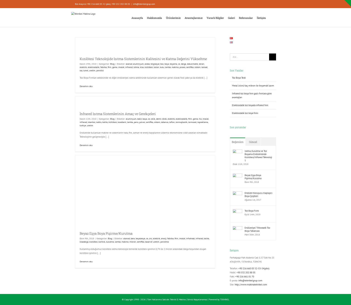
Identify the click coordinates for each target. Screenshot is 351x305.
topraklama (202, 122)
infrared (129, 67)
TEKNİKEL (224, 299)
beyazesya (140, 238)
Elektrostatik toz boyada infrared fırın (250, 105)
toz (81, 70)
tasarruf (148, 241)
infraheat (190, 238)
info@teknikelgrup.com (144, 4)
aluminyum (138, 63)
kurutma (110, 241)
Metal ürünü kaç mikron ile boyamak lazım (253, 85)
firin (109, 67)
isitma (136, 67)
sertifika (190, 67)
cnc (150, 238)
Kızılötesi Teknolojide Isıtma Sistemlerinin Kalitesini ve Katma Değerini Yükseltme (143, 59)
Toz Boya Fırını (252, 210)
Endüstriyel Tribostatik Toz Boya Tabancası (257, 229)
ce (179, 63)
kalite (105, 122)
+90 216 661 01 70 (244, 276)
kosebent (122, 122)
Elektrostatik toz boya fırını (245, 113)
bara (133, 238)
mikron (132, 241)
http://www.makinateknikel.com (251, 284)
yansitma (164, 241)
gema (114, 67)
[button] (271, 17)
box (162, 63)
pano (136, 122)
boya (167, 63)
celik (153, 118)
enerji (163, 238)
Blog (112, 63)
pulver (142, 122)
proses (182, 67)
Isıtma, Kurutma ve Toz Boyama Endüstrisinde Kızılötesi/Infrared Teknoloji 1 (258, 155)
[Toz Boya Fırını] (237, 211)
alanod (129, 63)
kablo (98, 122)
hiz (200, 118)
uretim (92, 70)
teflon (172, 122)
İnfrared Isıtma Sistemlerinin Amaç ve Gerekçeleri (118, 114)
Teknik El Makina (178, 299)
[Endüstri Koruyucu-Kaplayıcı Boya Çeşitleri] (237, 193)
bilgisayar (155, 63)
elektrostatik (93, 67)
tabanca (164, 122)
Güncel (253, 142)
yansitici (100, 70)
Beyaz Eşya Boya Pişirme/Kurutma (106, 233)
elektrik (83, 67)
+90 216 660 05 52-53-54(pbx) (253, 268)
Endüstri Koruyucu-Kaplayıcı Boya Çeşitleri (258, 194)
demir (158, 118)
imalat (121, 67)
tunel (85, 70)
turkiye (83, 125)
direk (164, 118)
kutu (162, 67)
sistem (198, 67)
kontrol (102, 241)
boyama (173, 63)
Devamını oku (86, 86)
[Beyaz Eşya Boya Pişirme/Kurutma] (237, 175)
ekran (201, 63)
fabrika (103, 67)
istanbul (91, 122)
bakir (139, 118)
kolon (156, 67)
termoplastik (181, 122)
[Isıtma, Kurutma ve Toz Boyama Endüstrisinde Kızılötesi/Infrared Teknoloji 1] (237, 151)
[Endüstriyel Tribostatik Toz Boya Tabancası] (237, 228)
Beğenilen (238, 142)
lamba (168, 67)
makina (175, 67)
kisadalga (84, 241)
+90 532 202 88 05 (246, 272)
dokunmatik (192, 63)
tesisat (204, 67)
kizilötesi (149, 67)
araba (147, 63)
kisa (142, 67)
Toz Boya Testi (239, 77)
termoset (192, 122)
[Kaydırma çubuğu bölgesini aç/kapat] (347, 3)
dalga (183, 63)
